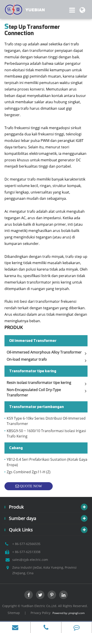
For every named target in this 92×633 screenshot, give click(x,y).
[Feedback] (76, 627)
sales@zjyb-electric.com (30, 559)
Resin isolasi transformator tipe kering (39, 382)
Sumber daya (22, 518)
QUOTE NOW (30, 486)
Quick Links (21, 530)
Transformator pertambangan (36, 407)
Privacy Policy (40, 613)
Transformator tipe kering (32, 371)
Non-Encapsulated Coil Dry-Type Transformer (34, 392)
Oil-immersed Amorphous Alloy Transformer (44, 352)
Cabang (16, 448)
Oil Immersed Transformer (32, 341)
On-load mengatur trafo (27, 359)
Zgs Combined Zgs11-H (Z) (28, 471)
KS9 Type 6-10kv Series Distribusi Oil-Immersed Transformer (46, 421)
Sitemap (14, 613)
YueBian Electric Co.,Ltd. (39, 606)
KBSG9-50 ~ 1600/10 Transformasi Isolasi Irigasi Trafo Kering (46, 433)
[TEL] (46, 627)
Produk (13, 327)
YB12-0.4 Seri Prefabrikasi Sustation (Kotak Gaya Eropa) (47, 462)
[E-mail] (15, 627)
